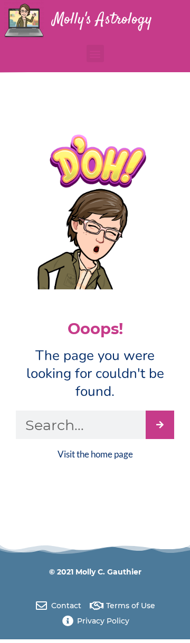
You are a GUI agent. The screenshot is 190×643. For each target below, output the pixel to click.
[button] (95, 53)
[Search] (160, 425)
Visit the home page (95, 454)
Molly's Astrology (102, 19)
